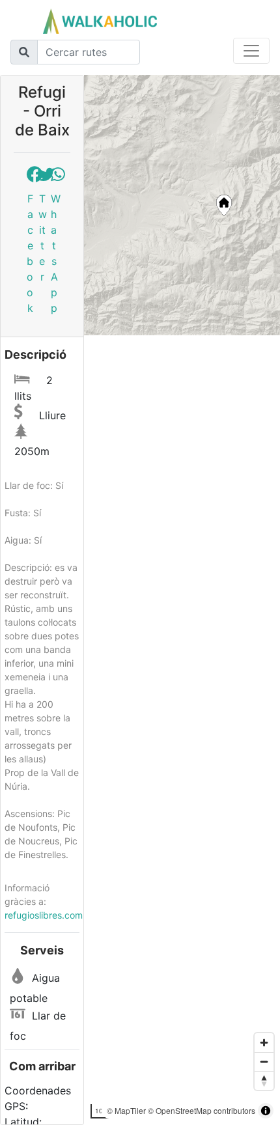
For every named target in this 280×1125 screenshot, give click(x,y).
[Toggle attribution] (265, 1110)
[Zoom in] (264, 1042)
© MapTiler (126, 1110)
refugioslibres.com (44, 915)
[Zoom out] (264, 1061)
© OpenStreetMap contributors (201, 1110)
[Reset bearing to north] (264, 1080)
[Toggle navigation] (251, 51)
